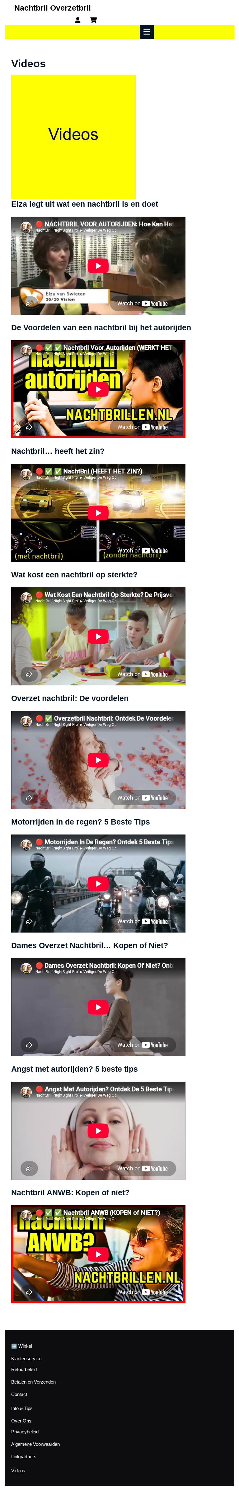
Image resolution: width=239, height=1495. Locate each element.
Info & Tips (22, 1408)
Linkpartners (23, 1456)
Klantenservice (26, 1358)
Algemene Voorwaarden (35, 1444)
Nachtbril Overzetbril (52, 7)
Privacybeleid (25, 1431)
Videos (18, 1470)
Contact (19, 1394)
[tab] (148, 32)
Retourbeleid (24, 1369)
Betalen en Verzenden (33, 1382)
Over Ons (21, 1420)
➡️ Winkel (21, 1346)
